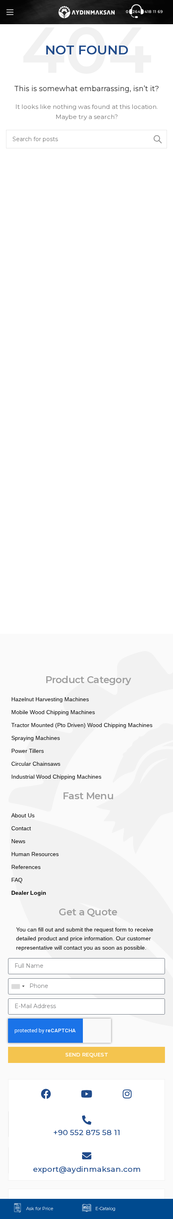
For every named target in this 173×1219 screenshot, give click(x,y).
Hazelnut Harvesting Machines (50, 699)
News (18, 841)
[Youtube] (86, 1094)
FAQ (17, 880)
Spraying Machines (35, 738)
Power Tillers (27, 751)
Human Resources (35, 854)
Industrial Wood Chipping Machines (56, 776)
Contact (21, 828)
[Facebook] (46, 1094)
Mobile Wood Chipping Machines (53, 712)
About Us (23, 815)
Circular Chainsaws (35, 764)
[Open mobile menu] (10, 12)
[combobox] (17, 986)
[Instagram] (127, 1094)
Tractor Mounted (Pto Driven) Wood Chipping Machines (81, 725)
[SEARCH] (157, 139)
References (26, 867)
